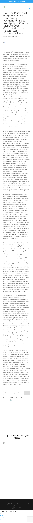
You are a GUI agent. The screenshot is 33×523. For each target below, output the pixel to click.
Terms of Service (19, 508)
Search (27, 393)
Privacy (10, 508)
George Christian (9, 36)
